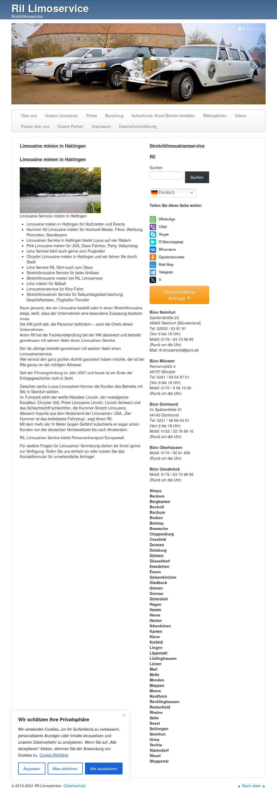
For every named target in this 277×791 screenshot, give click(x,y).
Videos (240, 115)
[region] (70, 745)
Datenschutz (75, 785)
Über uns (29, 115)
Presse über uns (35, 126)
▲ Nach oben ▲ (251, 785)
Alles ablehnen (65, 768)
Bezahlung (114, 115)
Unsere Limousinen (61, 115)
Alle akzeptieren (103, 768)
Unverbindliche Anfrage (179, 294)
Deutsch (166, 192)
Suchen (156, 167)
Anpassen (31, 768)
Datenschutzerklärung (138, 126)
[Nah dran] (124, 715)
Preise (91, 115)
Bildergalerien (215, 115)
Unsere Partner (70, 126)
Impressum (101, 126)
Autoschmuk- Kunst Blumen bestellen (163, 115)
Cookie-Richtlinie (53, 755)
